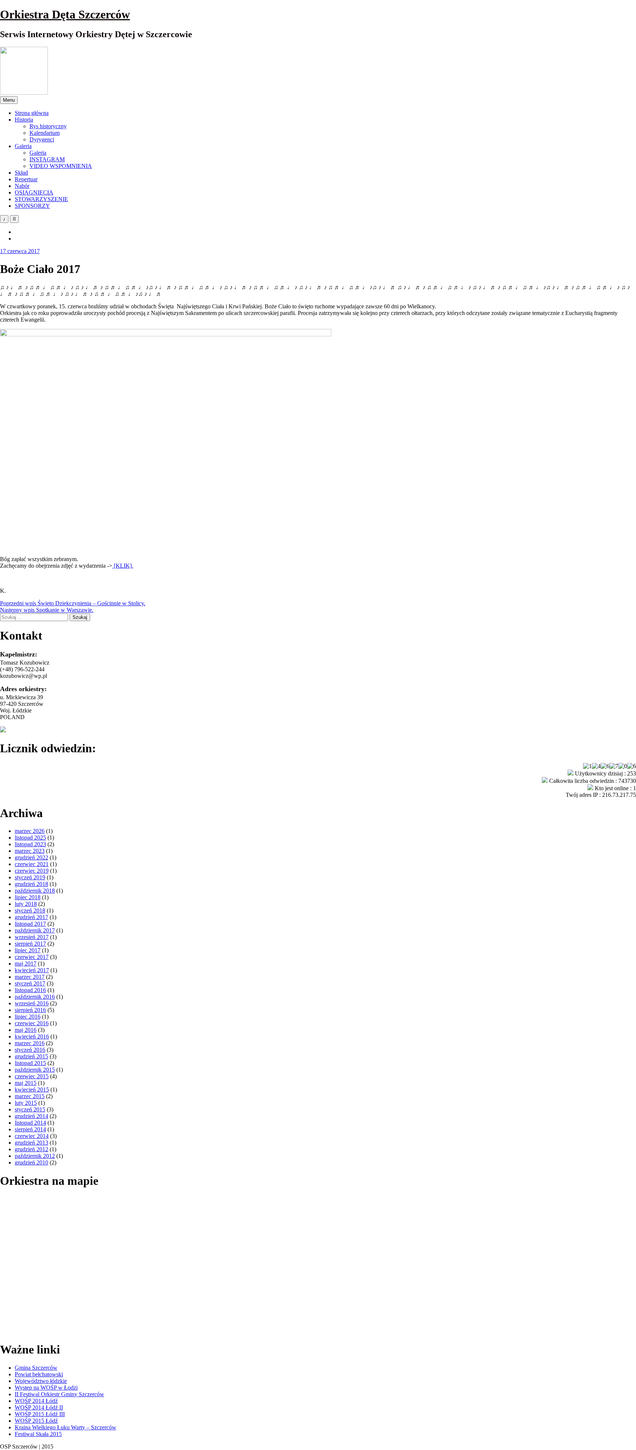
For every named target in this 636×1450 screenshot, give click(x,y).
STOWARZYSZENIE (41, 199)
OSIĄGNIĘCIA (34, 192)
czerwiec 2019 (32, 871)
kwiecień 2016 (32, 1036)
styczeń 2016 (30, 1050)
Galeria (23, 146)
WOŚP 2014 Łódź (36, 1401)
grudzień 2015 (31, 1056)
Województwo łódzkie (41, 1381)
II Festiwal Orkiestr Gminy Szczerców (59, 1394)
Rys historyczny (48, 126)
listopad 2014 (30, 1123)
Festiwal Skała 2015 (38, 1434)
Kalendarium (44, 133)
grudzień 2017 (31, 917)
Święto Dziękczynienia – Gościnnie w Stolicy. (72, 603)
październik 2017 (35, 930)
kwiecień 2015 (32, 1089)
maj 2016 (25, 1030)
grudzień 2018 (31, 884)
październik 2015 (35, 1070)
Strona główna (32, 113)
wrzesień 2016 (32, 1003)
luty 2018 (26, 904)
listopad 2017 (30, 924)
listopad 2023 (30, 844)
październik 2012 (35, 1156)
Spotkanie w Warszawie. (46, 610)
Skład (21, 172)
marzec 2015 (30, 1096)
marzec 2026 (30, 831)
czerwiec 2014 (32, 1136)
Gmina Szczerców (36, 1368)
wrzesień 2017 (32, 937)
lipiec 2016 (27, 1016)
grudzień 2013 (31, 1142)
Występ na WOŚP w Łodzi (46, 1387)
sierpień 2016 (30, 1010)
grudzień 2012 (31, 1149)
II (14, 219)
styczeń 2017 (30, 983)
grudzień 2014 (31, 1116)
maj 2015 (25, 1083)
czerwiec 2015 (32, 1076)
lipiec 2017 (27, 950)
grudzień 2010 (31, 1162)
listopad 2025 (30, 837)
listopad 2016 (30, 990)
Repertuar (26, 179)
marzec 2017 (30, 977)
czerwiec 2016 (32, 1023)
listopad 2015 (30, 1063)
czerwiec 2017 (32, 957)
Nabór (22, 186)
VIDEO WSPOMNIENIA (60, 166)
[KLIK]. (122, 566)
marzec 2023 (30, 851)
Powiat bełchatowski (39, 1374)
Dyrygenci (41, 139)
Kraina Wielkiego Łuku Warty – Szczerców (65, 1427)
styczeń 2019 (30, 877)
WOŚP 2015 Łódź (36, 1421)
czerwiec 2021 (32, 864)
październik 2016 (35, 997)
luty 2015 (26, 1103)
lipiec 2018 (27, 897)
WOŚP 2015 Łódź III (40, 1414)
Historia (24, 119)
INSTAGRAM (47, 159)
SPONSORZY (32, 206)
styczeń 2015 (30, 1109)
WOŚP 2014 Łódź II (39, 1407)
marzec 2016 (30, 1043)
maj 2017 (25, 963)
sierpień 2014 (30, 1129)
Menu (9, 100)
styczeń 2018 (30, 910)
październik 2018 (35, 890)
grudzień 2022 (31, 857)
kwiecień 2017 (32, 970)
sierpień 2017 (30, 944)
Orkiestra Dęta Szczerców (65, 14)
